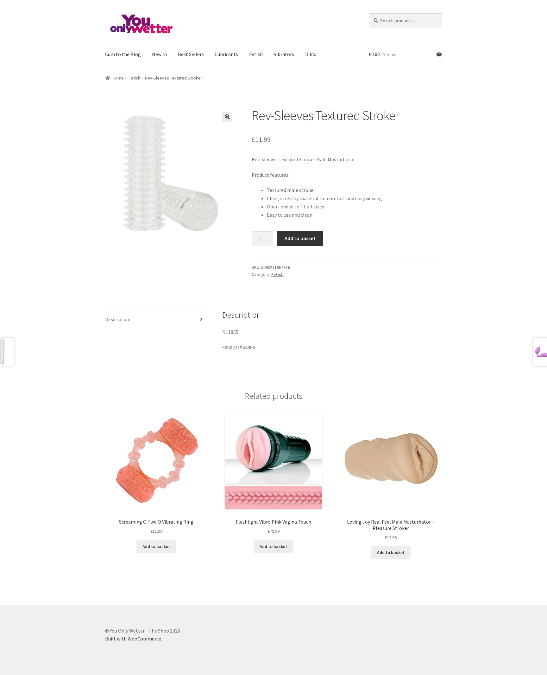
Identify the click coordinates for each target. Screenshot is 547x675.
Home (118, 78)
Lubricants (226, 54)
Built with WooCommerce (133, 638)
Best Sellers (191, 54)
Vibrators (284, 54)
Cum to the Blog (123, 54)
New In (159, 54)
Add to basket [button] (156, 546)
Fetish (256, 54)
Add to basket (300, 238)
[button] (227, 117)
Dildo (311, 54)
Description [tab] (117, 319)
